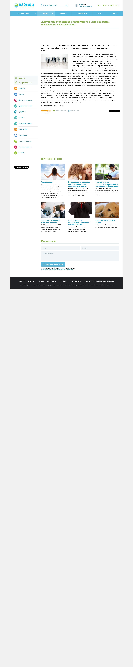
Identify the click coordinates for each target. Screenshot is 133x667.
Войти (81, 4)
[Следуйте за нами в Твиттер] (103, 5)
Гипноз (21, 94)
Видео (99, 14)
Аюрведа (22, 88)
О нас (41, 281)
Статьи (45, 14)
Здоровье (22, 112)
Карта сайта (76, 281)
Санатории (82, 14)
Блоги (21, 281)
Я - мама (22, 153)
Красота (21, 118)
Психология (23, 129)
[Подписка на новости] (116, 5)
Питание (31, 281)
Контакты (51, 281)
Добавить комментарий (53, 264)
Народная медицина (26, 123)
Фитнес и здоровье (25, 147)
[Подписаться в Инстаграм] (118, 5)
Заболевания (23, 14)
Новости (22, 78)
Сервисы (114, 14)
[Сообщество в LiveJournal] (108, 5)
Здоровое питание (25, 106)
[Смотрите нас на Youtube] (106, 5)
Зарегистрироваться (85, 6)
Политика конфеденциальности (99, 281)
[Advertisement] (80, 37)
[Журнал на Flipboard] (111, 5)
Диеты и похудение (25, 100)
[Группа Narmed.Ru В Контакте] (98, 5)
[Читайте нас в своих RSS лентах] (113, 5)
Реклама (63, 281)
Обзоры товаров (25, 83)
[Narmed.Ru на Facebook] (101, 5)
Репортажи (23, 135)
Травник (62, 14)
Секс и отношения (25, 141)
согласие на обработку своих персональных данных (57, 269)
